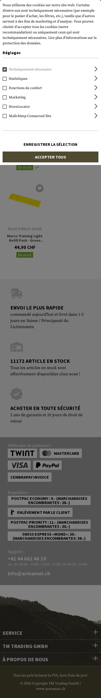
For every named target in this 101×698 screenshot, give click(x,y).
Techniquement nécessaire (30, 69)
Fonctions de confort (25, 88)
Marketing (17, 97)
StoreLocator (19, 106)
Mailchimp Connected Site (30, 116)
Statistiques (18, 78)
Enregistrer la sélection (50, 144)
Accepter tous (50, 157)
